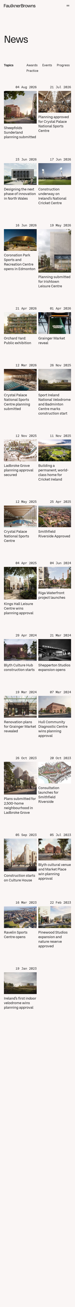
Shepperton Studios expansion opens (54, 668)
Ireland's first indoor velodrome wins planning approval (20, 1003)
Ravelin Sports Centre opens (15, 935)
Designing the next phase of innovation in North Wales (20, 194)
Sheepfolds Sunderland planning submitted (20, 132)
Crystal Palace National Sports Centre (16, 536)
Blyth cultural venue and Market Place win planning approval (54, 871)
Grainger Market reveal (51, 341)
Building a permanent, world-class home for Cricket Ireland (53, 472)
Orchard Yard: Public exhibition (17, 341)
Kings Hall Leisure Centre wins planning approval (18, 608)
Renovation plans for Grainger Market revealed (20, 726)
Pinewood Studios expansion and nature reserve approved (53, 939)
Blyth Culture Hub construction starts (19, 668)
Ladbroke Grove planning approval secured (18, 470)
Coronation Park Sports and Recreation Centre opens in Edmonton (19, 262)
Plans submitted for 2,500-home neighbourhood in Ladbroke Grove (20, 805)
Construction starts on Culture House (19, 878)
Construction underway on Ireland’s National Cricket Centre (52, 196)
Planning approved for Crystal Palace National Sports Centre (53, 124)
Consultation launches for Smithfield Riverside (48, 795)
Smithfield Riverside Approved (54, 534)
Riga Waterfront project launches (51, 595)
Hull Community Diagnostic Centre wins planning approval (53, 729)
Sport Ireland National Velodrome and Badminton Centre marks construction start (54, 404)
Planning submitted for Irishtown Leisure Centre (54, 281)
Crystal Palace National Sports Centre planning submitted (17, 402)
